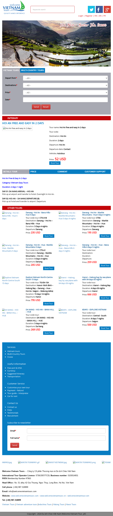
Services (11, 347)
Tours (8, 504)
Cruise (10, 357)
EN (100, 15)
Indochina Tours (45, 504)
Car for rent (12, 396)
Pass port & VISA (14, 368)
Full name (15, 438)
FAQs (9, 410)
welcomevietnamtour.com (78, 496)
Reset (46, 106)
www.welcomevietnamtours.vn (53, 496)
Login (80, 15)
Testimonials (12, 412)
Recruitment (12, 415)
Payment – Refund (15, 390)
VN (95, 15)
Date (7, 99)
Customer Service (16, 383)
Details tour (10, 172)
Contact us (12, 407)
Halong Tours (58, 504)
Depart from (11, 78)
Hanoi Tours (71, 504)
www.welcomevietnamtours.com (24, 496)
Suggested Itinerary (15, 373)
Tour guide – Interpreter (17, 393)
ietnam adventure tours (26, 504)
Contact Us (12, 403)
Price (7, 92)
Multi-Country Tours (32, 70)
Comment (62, 172)
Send (36, 106)
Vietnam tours (11, 70)
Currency (11, 370)
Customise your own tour (18, 387)
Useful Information (16, 363)
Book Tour (55, 163)
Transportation (13, 376)
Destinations (11, 85)
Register (88, 15)
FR (104, 15)
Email (13, 430)
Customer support (95, 172)
